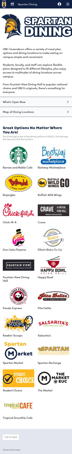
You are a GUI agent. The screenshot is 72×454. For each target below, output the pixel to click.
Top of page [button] (11, 437)
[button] (59, 4)
